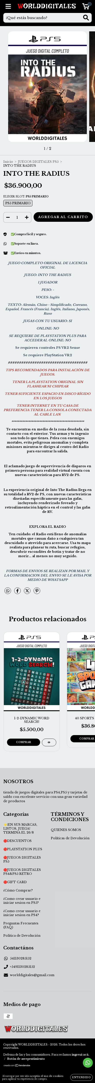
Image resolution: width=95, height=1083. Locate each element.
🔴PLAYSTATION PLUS (22, 849)
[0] (85, 8)
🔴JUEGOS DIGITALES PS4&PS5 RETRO (22, 872)
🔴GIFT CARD (15, 882)
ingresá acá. (80, 1054)
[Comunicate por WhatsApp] (88, 1063)
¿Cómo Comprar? (18, 890)
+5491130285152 (22, 967)
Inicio (8, 162)
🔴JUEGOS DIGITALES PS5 (22, 859)
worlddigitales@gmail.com (32, 975)
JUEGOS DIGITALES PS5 (38, 162)
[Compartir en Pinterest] (37, 592)
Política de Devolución (21, 936)
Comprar (23, 742)
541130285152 (20, 958)
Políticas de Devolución (70, 838)
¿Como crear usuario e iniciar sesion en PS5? (21, 901)
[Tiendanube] (17, 1065)
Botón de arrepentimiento (26, 1058)
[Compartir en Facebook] (18, 592)
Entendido (81, 1077)
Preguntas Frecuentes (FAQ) (20, 925)
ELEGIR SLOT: (26, 196)
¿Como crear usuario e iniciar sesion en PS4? (21, 913)
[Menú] (8, 6)
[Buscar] (86, 18)
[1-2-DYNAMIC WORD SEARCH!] (49, 742)
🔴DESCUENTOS (17, 841)
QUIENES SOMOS (66, 830)
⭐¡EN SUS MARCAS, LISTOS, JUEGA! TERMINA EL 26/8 (20, 828)
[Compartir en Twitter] (27, 592)
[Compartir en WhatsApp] (7, 590)
